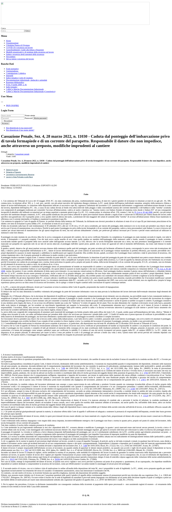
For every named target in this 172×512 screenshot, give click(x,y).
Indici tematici (11, 87)
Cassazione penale (22, 154)
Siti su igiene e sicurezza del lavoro (20, 59)
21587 (132, 389)
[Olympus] (75, 24)
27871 (143, 380)
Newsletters (10, 57)
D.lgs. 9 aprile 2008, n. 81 (16, 85)
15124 (145, 396)
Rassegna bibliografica (15, 82)
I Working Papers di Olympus (18, 45)
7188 (63, 368)
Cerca (3, 28)
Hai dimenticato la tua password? (19, 128)
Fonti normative (12, 69)
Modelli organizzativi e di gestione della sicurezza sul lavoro (30, 52)
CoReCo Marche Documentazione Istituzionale (25, 89)
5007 (28, 398)
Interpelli (9, 76)
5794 (146, 373)
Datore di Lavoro (12, 169)
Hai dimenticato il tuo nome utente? (20, 130)
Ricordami (8, 121)
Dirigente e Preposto (13, 172)
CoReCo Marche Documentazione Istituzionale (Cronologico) (30, 91)
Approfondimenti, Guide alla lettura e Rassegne (25, 50)
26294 (57, 459)
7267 (108, 368)
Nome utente (30, 115)
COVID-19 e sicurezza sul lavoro (19, 47)
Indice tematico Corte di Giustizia (19, 78)
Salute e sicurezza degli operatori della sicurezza (25, 54)
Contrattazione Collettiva (16, 73)
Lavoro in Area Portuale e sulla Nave (19, 177)
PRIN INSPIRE (12, 105)
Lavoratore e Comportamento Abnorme (20, 174)
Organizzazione (12, 43)
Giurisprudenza (12, 71)
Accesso (5, 123)
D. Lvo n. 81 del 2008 (143, 212)
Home (8, 41)
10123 (12, 459)
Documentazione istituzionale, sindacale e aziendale (26, 80)
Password (28, 118)
